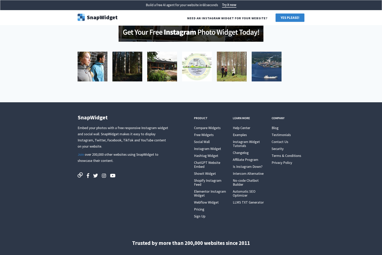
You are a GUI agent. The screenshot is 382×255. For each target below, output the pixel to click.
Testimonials (281, 134)
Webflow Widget (206, 202)
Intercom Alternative (248, 173)
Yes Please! (290, 17)
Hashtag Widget (206, 155)
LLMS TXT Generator (248, 202)
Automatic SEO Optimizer (244, 193)
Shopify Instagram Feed (207, 182)
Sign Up (199, 216)
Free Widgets (204, 134)
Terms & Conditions (286, 155)
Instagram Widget (207, 148)
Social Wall (202, 141)
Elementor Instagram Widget (210, 193)
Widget (102, 17)
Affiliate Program (245, 159)
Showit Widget (205, 173)
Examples (240, 134)
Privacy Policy (282, 162)
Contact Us (280, 141)
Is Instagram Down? (247, 166)
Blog (275, 128)
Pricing (199, 209)
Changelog (241, 152)
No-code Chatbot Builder (246, 182)
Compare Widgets (207, 128)
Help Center (241, 128)
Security (278, 148)
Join (81, 154)
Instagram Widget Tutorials (246, 143)
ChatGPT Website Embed (207, 164)
